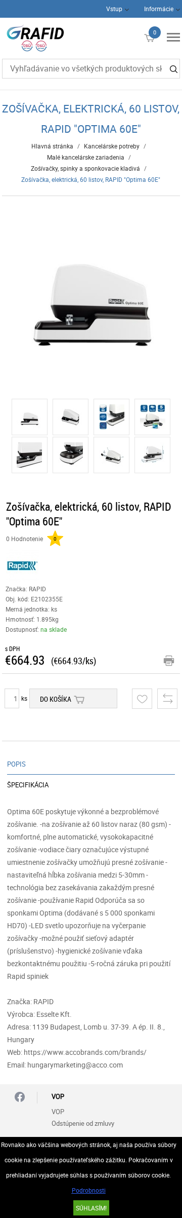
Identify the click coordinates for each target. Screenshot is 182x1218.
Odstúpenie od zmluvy (83, 1123)
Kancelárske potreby (112, 146)
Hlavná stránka (52, 146)
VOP (58, 1111)
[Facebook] (20, 1097)
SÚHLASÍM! (91, 1208)
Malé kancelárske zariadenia (85, 157)
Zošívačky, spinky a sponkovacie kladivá (85, 168)
